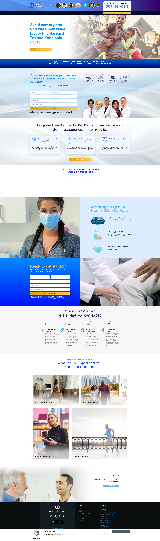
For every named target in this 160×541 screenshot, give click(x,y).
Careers (77, 13)
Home (80, 509)
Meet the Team (40, 13)
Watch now (111, 486)
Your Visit (47, 13)
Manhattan (105, 518)
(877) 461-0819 (69, 345)
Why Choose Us (32, 13)
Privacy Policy (74, 111)
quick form (113, 9)
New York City (107, 520)
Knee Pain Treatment (84, 513)
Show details (48, 538)
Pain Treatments (63, 13)
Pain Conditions (54, 13)
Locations (71, 13)
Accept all (121, 531)
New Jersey (103, 525)
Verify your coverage (53, 108)
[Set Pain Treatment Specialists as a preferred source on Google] (57, 523)
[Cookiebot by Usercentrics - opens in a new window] (36, 538)
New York (103, 509)
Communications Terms (65, 111)
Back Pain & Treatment (84, 515)
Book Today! (40, 49)
